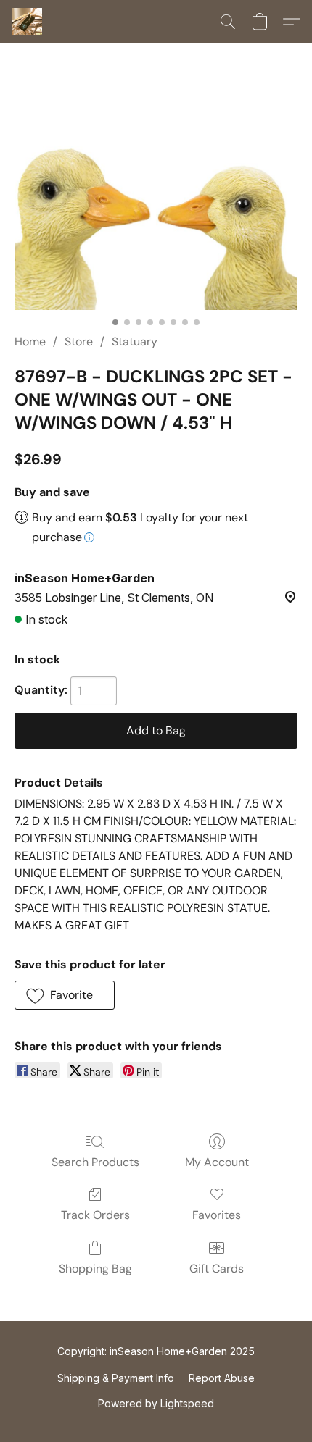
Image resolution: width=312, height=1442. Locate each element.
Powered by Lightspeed (156, 1403)
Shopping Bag (95, 1268)
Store (79, 341)
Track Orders (95, 1215)
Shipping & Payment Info (115, 1378)
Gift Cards (216, 1268)
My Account (217, 1162)
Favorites (216, 1215)
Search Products (95, 1162)
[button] (28, 21)
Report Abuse (222, 1378)
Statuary (134, 341)
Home (30, 341)
